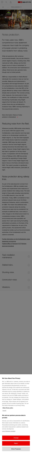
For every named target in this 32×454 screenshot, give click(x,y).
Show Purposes (16, 449)
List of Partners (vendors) (8, 431)
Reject (16, 443)
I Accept (16, 438)
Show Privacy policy (8, 407)
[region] (16, 414)
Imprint (4, 410)
